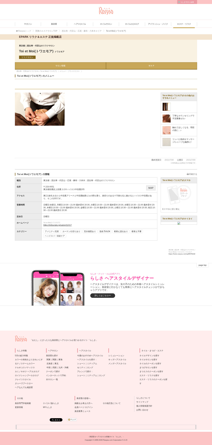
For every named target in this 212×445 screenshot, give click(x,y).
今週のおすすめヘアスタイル (90, 355)
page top (203, 265)
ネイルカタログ (132, 24)
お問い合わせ (141, 410)
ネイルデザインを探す (149, 355)
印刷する (193, 174)
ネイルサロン (106, 24)
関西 (54, 359)
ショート (81, 363)
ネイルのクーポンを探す (150, 363)
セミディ (81, 367)
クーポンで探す (53, 371)
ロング (90, 367)
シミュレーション (116, 355)
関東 (49, 359)
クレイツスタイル (23, 379)
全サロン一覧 (52, 379)
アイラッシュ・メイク (158, 24)
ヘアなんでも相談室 (24, 387)
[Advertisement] (106, 318)
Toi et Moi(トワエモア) (41, 51)
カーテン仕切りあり (71, 231)
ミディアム (92, 363)
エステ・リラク (184, 24)
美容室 (54, 24)
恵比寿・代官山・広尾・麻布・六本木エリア (82, 31)
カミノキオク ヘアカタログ (27, 371)
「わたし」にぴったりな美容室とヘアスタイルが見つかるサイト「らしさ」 (64, 340)
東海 (60, 359)
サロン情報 (60, 66)
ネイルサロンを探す (148, 359)
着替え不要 (136, 231)
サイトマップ (141, 402)
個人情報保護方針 (143, 406)
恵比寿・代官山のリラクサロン (101, 180)
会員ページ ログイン (84, 407)
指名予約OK (105, 231)
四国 (54, 367)
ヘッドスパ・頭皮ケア (55, 236)
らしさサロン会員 (187, 2)
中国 (49, 367)
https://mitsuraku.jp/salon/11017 (57, 225)
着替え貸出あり (121, 231)
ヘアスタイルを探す (86, 359)
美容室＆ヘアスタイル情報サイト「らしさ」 (106, 437)
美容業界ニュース (82, 411)
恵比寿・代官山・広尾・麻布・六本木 (68, 180)
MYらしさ (47, 407)
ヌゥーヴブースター (24, 383)
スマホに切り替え (171, 209)
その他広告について (112, 403)
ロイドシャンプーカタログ (27, 375)
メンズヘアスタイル (117, 363)
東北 (56, 363)
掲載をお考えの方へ (83, 403)
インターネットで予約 (56, 375)
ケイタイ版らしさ (51, 403)
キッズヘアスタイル (117, 359)
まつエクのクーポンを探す (151, 371)
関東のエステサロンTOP (46, 31)
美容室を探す (52, 355)
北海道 (50, 363)
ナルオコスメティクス (25, 367)
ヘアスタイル (80, 24)
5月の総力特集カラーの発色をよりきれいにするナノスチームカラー (29, 359)
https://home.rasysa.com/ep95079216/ (182, 254)
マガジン (28, 24)
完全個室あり (90, 231)
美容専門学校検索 (23, 403)
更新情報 (19, 407)
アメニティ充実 (52, 231)
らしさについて (142, 398)
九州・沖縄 (63, 367)
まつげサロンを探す (148, 367)
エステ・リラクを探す (149, 375)
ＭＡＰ (152, 66)
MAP (150, 188)
